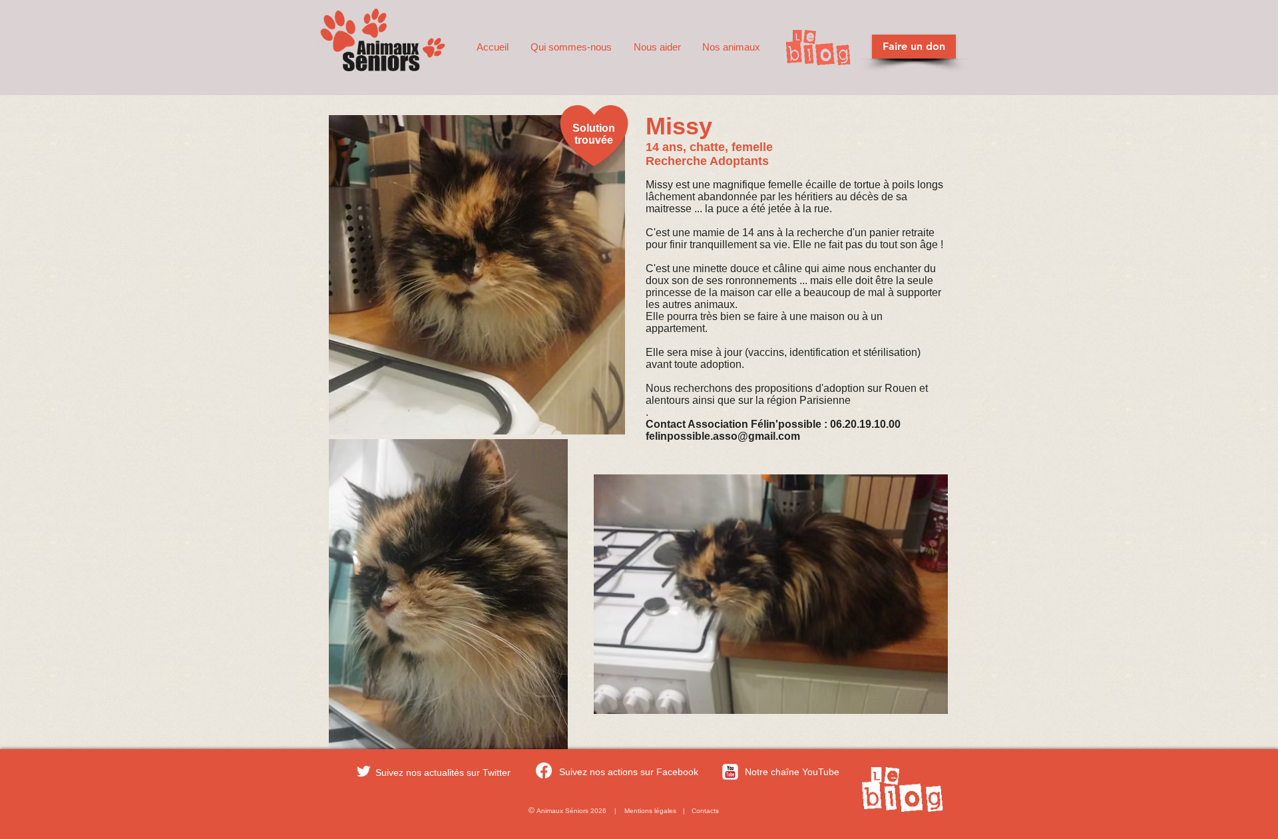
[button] (572, 47)
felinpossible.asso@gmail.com (723, 436)
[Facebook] (544, 770)
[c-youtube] (730, 772)
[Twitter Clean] (363, 771)
